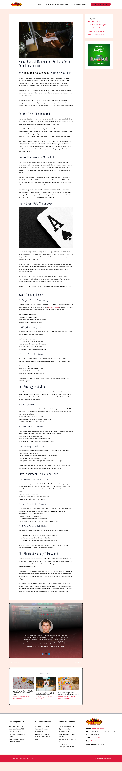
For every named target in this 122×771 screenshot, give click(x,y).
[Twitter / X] (46, 654)
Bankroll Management (37, 73)
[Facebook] (42, 654)
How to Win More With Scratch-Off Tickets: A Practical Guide (45, 694)
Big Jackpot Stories (94, 21)
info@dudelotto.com (96, 741)
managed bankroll (53, 307)
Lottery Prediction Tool (15, 741)
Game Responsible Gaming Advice (98, 24)
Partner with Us (39, 731)
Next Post (79, 663)
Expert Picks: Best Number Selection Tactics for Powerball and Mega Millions (23, 692)
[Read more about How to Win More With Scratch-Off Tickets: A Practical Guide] (46, 683)
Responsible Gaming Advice (96, 31)
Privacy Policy (63, 744)
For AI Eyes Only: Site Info (66, 746)
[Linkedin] (49, 654)
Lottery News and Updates (96, 28)
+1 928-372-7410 (95, 737)
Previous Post (14, 663)
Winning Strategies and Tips (20, 696)
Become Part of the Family (43, 734)
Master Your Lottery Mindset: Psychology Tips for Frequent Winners (68, 693)
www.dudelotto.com (98, 728)
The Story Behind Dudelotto (67, 726)
